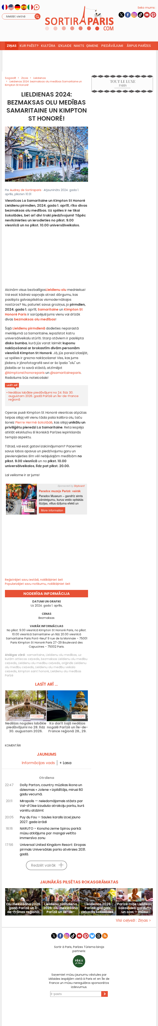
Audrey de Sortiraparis (25, 190)
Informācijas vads (38, 762)
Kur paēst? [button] (29, 45)
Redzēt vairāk (43, 865)
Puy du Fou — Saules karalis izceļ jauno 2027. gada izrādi (50, 819)
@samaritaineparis (65, 372)
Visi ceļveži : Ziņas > (133, 920)
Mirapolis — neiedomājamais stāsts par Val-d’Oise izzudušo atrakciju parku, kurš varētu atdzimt (52, 806)
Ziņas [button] (11, 45)
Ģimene (92, 45)
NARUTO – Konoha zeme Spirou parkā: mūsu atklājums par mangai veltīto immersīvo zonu (50, 833)
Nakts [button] (79, 45)
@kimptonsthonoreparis (25, 372)
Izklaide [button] (65, 45)
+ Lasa (65, 762)
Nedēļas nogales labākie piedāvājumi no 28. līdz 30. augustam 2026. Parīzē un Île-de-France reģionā (25, 727)
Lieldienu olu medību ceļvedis (39, 663)
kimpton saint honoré (33, 671)
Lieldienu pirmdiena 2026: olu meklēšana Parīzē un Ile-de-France (60, 908)
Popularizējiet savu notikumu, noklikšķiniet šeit (37, 584)
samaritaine (35, 655)
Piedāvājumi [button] (112, 45)
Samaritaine (48, 309)
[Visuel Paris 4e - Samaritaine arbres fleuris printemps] (46, 154)
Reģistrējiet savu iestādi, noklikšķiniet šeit (34, 580)
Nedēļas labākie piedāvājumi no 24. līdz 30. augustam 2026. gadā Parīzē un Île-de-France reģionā (43, 396)
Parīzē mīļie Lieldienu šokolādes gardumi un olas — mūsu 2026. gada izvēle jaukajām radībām (134, 908)
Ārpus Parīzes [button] (139, 45)
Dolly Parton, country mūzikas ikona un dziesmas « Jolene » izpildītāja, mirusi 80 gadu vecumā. (51, 790)
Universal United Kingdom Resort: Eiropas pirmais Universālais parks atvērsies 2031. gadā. (53, 849)
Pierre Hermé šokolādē (33, 422)
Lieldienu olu (56, 289)
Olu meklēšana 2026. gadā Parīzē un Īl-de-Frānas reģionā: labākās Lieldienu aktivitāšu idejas (23, 908)
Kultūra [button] (48, 45)
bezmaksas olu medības (34, 319)
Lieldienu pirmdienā (29, 328)
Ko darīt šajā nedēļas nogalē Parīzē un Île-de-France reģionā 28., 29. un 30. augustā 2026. (67, 727)
